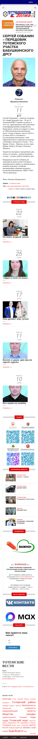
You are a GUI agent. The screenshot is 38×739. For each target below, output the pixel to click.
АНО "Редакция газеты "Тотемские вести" (20, 686)
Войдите (11, 189)
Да (9, 640)
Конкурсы (33, 723)
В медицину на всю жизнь (25, 499)
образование (12, 723)
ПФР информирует (23, 723)
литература (24, 725)
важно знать (16, 725)
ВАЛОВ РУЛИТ (22, 488)
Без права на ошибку (14, 403)
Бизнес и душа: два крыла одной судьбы (17, 361)
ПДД (25, 731)
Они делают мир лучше (16, 318)
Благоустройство (15, 728)
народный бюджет (8, 705)
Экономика (20, 519)
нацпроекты (30, 708)
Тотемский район (24, 702)
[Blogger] (16, 197)
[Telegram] (30, 197)
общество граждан (19, 714)
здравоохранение (9, 717)
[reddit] (18, 197)
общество (32, 721)
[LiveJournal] (22, 197)
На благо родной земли (16, 236)
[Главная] (19, 14)
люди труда (10, 186)
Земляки (27, 727)
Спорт (14, 699)
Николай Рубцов (23, 699)
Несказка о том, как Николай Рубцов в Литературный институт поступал (24, 27)
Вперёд (36, 26)
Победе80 (23, 717)
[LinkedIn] (20, 197)
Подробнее (6, 242)
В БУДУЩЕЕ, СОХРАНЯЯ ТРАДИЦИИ (25, 522)
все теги (33, 733)
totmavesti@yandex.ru (26, 577)
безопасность (29, 705)
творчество (6, 708)
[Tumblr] (24, 197)
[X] (14, 197)
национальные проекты (19, 710)
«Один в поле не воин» (15, 277)
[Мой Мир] (12, 197)
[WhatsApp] (28, 197)
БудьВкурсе (17, 186)
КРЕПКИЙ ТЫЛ (22, 510)
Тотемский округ (18, 720)
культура (6, 698)
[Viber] (26, 197)
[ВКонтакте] (8, 197)
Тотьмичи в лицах (14, 183)
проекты (18, 705)
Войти (31, 2)
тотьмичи (6, 725)
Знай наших (25, 186)
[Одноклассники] (10, 197)
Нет (9, 642)
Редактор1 (19, 99)
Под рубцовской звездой (24, 22)
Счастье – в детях (23, 477)
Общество (19, 508)
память (4, 723)
